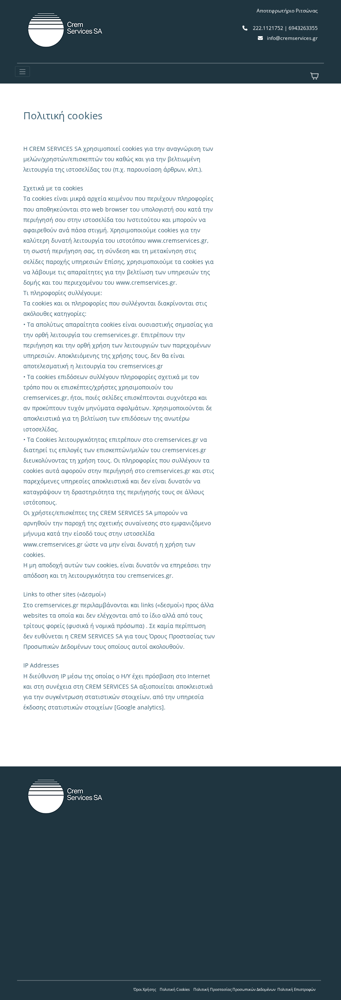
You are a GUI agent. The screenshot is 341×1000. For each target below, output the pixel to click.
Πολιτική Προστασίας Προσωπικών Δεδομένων (234, 989)
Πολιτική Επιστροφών (296, 989)
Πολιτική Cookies (175, 989)
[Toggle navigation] (22, 71)
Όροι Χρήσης (144, 989)
